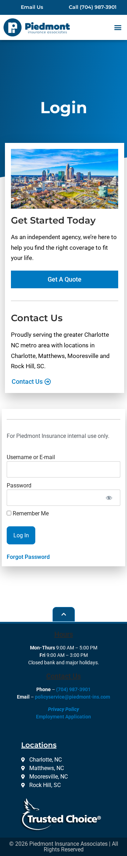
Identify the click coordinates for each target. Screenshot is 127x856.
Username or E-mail (31, 456)
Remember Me (30, 513)
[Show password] (108, 498)
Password (19, 485)
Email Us (32, 7)
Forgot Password (28, 557)
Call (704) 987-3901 (92, 7)
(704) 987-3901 (73, 689)
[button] (117, 27)
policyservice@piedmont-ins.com (72, 697)
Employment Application (63, 716)
